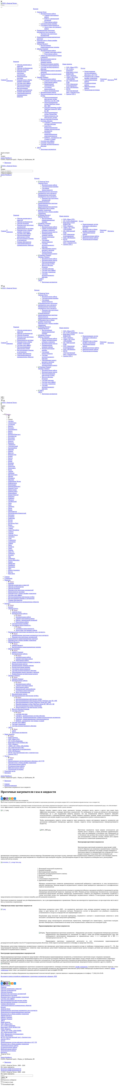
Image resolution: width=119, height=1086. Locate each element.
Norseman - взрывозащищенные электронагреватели (50, 134)
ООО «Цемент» (71, 75)
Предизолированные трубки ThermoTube (51, 113)
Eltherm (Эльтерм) (42, 49)
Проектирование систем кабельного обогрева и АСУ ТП (90, 73)
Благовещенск (12, 429)
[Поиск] (1, 7)
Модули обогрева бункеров (49, 119)
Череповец (11, 567)
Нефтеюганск (12, 483)
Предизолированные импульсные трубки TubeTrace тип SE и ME (51, 99)
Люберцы (11, 473)
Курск (10, 469)
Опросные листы (103, 79)
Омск (10, 503)
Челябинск (11, 565)
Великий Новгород (14, 434)
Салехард (11, 526)
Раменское (11, 518)
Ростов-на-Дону (13, 523)
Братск (10, 431)
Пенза (10, 508)
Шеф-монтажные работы (90, 237)
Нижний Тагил (13, 488)
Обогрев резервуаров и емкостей (11, 988)
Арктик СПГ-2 (71, 94)
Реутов (10, 520)
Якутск (10, 572)
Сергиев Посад (13, 535)
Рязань (10, 525)
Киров (10, 459)
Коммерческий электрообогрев (49, 84)
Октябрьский (12, 501)
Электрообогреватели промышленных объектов (24, 94)
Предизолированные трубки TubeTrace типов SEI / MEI (52, 104)
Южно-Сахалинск (14, 570)
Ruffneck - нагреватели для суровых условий (52, 138)
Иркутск (11, 453)
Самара (10, 528)
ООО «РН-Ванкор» (72, 87)
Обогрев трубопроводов (24, 68)
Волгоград (11, 439)
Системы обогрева (46, 121)
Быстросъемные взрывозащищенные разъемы (50, 46)
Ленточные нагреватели (48, 149)
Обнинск (11, 500)
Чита (9, 568)
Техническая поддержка (92, 90)
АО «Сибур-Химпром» (70, 69)
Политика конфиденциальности (11, 1069)
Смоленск (11, 536)
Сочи (10, 538)
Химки (10, 562)
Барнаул (10, 426)
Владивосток (12, 436)
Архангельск (12, 423)
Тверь (10, 545)
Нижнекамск (12, 485)
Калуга (10, 458)
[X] (4, 798)
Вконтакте (7, 162)
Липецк (10, 471)
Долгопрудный (13, 446)
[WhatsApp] (10, 798)
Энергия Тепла (41, 12)
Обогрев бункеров (23, 70)
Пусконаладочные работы (91, 236)
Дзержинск (11, 444)
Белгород (11, 428)
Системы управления (47, 142)
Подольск (11, 515)
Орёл (9, 505)
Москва (10, 476)
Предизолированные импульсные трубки (23, 85)
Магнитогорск (12, 474)
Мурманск (11, 478)
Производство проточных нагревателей (21, 73)
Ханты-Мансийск (13, 560)
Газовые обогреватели (24, 91)
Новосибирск (12, 493)
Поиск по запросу (6, 173)
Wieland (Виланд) (42, 44)
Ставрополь (12, 540)
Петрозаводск (12, 511)
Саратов (10, 533)
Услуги (83, 68)
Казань (10, 456)
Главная (3, 80)
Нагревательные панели (48, 92)
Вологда (10, 441)
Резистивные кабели (50, 22)
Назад (12, 582)
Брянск (10, 433)
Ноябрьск (11, 498)
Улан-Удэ (11, 552)
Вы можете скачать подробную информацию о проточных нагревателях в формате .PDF (29, 976)
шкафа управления (81, 967)
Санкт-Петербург (13, 530)
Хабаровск (11, 558)
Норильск (11, 496)
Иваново (11, 449)
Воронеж (11, 443)
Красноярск (12, 468)
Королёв (10, 464)
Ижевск (10, 451)
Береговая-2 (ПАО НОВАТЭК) (72, 73)
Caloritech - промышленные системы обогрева (53, 123)
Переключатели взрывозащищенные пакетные (47, 205)
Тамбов (10, 543)
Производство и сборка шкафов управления (24, 80)
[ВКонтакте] (2, 798)
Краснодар (11, 466)
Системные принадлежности (50, 25)
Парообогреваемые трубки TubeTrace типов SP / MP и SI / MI (52, 109)
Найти (3, 1077)
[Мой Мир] (15, 798)
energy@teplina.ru (6, 776)
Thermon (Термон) (42, 77)
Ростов (10, 521)
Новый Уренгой (13, 495)
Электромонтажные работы (9, 1045)
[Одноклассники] (12, 798)
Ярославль (11, 573)
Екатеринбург (12, 448)
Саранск (10, 531)
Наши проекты (67, 64)
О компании (9, 79)
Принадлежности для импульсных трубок (51, 116)
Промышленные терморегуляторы (46, 61)
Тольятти (11, 547)
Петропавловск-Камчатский (17, 513)
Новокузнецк (12, 490)
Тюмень (10, 550)
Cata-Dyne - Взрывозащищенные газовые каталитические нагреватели (52, 128)
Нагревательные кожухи (48, 59)
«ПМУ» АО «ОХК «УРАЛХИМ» (72, 78)
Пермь (10, 510)
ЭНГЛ (39, 147)
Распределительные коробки (50, 64)
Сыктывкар (12, 541)
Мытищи (11, 479)
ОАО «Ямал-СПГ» (72, 67)
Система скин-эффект (24, 83)
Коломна (11, 463)
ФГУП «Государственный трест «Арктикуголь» (73, 90)
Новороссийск (12, 491)
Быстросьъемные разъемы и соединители (24, 89)
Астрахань (11, 424)
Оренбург (11, 506)
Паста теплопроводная (51, 91)
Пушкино (11, 516)
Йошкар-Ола (12, 454)
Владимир (11, 438)
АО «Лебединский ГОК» (9, 1032)
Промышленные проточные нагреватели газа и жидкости (46, 31)
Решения (16, 61)
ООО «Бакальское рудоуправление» (72, 84)
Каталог (35, 9)
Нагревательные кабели (48, 13)
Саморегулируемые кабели (52, 52)
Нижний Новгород (14, 486)
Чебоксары (11, 563)
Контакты (111, 80)
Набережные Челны (14, 481)
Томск (10, 548)
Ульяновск (11, 553)
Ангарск (11, 421)
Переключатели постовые (22, 77)
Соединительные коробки (49, 23)
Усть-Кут (11, 555)
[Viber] (7, 798)
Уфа (9, 557)
